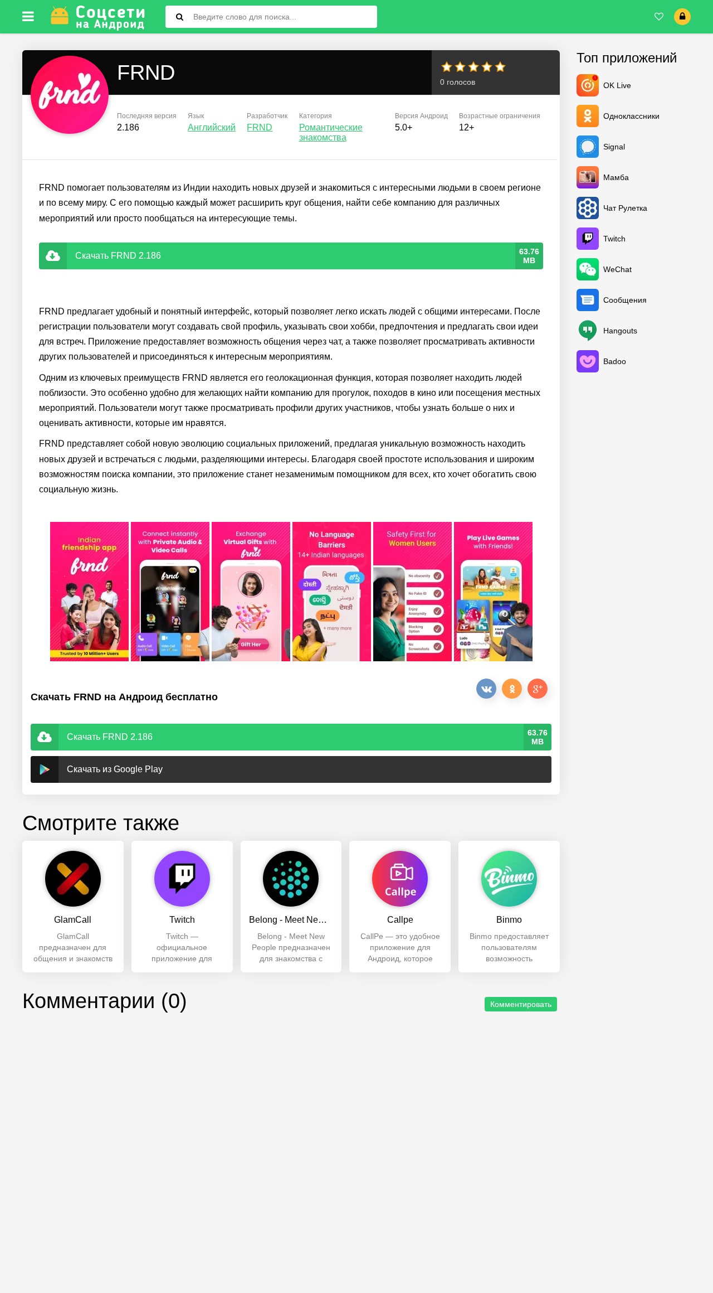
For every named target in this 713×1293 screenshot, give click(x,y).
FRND (259, 127)
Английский (212, 127)
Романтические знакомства (331, 132)
